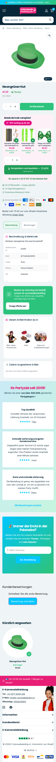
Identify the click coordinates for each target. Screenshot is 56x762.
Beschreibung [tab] (11, 225)
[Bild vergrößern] (49, 35)
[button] (15, 106)
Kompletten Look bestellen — (30, 169)
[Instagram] (3, 707)
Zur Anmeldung (28, 559)
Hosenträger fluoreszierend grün (28, 145)
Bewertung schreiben (22, 601)
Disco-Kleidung (14, 28)
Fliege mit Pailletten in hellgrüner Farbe (44, 145)
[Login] (46, 10)
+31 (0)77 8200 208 (16, 694)
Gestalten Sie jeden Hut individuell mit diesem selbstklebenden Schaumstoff (11, 145)
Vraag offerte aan (17, 306)
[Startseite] (3, 28)
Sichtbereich (4, 10)
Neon (47, 28)
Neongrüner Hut (17, 661)
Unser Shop (18, 214)
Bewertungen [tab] (29, 225)
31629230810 (19, 701)
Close (28, 714)
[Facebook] (11, 707)
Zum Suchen (50, 20)
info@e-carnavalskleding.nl (22, 697)
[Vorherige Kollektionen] (7, 325)
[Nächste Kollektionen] (7, 351)
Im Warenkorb (37, 106)
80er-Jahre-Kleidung (32, 28)
